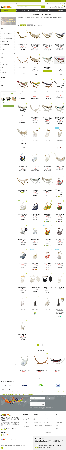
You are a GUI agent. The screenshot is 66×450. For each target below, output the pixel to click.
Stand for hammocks (22, 67)
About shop (46, 418)
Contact (45, 419)
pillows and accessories (5, 44)
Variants (30, 25)
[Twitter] (61, 3)
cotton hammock (35, 393)
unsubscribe (37, 400)
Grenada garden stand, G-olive (23, 45)
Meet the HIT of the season (47, 68)
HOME (17, 10)
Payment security (58, 419)
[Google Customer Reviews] (8, 435)
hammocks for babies (4, 394)
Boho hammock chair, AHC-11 (59, 141)
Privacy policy (58, 421)
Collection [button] (3, 77)
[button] (52, 7)
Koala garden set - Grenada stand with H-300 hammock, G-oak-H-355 (59, 69)
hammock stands (41, 393)
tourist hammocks (48, 393)
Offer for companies (58, 418)
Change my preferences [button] (47, 447)
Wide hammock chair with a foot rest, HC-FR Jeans (35, 215)
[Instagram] (64, 3)
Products (23, 25)
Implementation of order (37, 422)
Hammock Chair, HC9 (35, 263)
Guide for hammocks (47, 432)
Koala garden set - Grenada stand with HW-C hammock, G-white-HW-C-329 (22, 142)
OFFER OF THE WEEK (22, 10)
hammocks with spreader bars (7, 33)
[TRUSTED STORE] (3, 435)
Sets (35, 67)
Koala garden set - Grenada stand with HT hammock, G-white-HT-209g (47, 118)
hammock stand (54, 393)
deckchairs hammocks (30, 394)
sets (2, 47)
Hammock (59, 164)
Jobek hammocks (15, 391)
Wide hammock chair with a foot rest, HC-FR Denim (22, 215)
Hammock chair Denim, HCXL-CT (35, 240)
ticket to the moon (5, 64)
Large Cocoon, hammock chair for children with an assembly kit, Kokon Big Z (60, 312)
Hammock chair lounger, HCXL (60, 215)
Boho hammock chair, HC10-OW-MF (47, 142)
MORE (43, 1)
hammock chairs (4, 35)
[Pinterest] (63, 3)
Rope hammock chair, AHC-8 (59, 263)
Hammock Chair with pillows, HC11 (59, 288)
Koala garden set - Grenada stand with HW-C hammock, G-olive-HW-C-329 (35, 45)
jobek (3, 70)
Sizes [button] (2, 53)
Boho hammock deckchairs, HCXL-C (22, 240)
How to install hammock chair (48, 429)
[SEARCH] (43, 7)
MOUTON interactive (22, 445)
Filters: (1, 15)
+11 (50, 221)
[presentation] (15, 364)
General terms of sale (37, 420)
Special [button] (2, 89)
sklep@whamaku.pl (18, 3)
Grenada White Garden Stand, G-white (35, 118)
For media (57, 416)
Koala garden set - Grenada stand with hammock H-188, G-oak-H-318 (22, 94)
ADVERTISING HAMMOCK (44, 10)
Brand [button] (2, 57)
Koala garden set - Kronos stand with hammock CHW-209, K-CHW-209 (22, 190)
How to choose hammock (48, 425)
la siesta (3, 62)
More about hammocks (59, 422)
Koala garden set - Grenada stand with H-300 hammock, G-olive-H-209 (47, 45)
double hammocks (35, 391)
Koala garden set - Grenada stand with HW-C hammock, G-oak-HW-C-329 (35, 69)
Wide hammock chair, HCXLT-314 (35, 167)
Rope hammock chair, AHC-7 (35, 287)
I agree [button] (36, 447)
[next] (23, 27)
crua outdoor (4, 72)
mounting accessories (5, 46)
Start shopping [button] (5, 10)
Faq (45, 416)
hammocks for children (8, 393)
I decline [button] (40, 447)
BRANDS (27, 10)
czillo (3, 67)
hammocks (2, 391)
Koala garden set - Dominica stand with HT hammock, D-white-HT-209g (47, 190)
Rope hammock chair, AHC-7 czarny (47, 288)
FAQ (49, 3)
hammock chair (17, 394)
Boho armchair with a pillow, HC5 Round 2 (22, 335)
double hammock (11, 394)
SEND (50, 398)
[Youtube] (59, 3)
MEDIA (49, 10)
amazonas (3, 69)
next (49, 344)
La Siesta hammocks (8, 391)
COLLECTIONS (32, 10)
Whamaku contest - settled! (26, 426)
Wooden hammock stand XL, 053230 (41, 370)
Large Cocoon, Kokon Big (35, 310)
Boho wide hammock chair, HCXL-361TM (47, 167)
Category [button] (3, 28)
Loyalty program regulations (38, 425)
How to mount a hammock (48, 431)
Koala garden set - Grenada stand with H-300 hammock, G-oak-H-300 (47, 94)
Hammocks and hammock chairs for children (60, 310)
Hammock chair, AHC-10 (47, 263)
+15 (62, 221)
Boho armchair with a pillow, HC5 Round (22, 311)
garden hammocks (28, 391)
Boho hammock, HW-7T (60, 166)
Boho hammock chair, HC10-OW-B (35, 142)
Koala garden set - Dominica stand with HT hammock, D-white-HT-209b (35, 190)
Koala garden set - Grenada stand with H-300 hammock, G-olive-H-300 (59, 45)
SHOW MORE (61, 21)
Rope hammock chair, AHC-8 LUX (22, 288)
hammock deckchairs (5, 36)
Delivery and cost (25, 416)
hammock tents (37, 394)
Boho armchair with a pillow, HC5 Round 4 (47, 311)
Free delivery (61, 10)
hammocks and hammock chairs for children (7, 39)
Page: (19, 26)
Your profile (35, 416)
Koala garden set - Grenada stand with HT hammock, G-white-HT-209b (59, 118)
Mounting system (47, 428)
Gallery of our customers (26, 425)
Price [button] (2, 85)
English (3, 3)
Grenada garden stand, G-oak (23, 69)
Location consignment (37, 423)
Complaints (46, 423)
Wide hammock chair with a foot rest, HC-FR (59, 190)
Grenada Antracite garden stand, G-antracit (60, 94)
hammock (3, 31)
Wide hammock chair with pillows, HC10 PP (60, 240)
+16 (62, 196)
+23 (50, 245)
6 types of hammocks (47, 426)
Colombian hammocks (17, 393)
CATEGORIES (37, 10)
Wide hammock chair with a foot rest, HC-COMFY (47, 215)
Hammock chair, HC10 (47, 239)
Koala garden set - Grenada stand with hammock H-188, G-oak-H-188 (35, 94)
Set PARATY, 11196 (57, 370)
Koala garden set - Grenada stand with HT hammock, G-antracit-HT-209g (22, 118)
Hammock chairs (35, 140)
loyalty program (4, 49)
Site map (57, 425)
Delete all (14, 15)
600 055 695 (10, 3)
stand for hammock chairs (6, 41)
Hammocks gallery (25, 423)
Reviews (57, 428)
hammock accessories (43, 391)
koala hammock (4, 61)
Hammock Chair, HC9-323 (23, 263)
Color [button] (2, 81)
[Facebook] (57, 3)
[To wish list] (26, 30)
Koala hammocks (21, 391)
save (32, 400)
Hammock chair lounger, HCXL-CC (23, 167)
